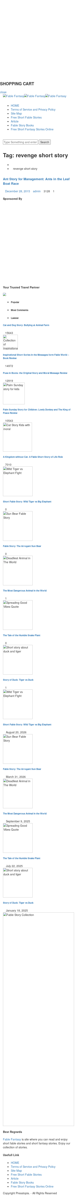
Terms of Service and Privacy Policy (33, 109)
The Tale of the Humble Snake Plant (21, 635)
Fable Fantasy (12, 1139)
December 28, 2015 (17, 191)
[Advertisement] (38, 38)
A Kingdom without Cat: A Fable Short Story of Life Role (33, 457)
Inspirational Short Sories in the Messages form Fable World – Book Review (36, 356)
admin (37, 191)
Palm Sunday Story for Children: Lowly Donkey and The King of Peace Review (36, 411)
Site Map (16, 113)
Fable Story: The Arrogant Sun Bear (22, 546)
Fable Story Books (22, 125)
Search (44, 142)
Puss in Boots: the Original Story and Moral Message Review (35, 373)
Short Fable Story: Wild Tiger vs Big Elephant (27, 501)
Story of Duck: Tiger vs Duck (18, 679)
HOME (15, 105)
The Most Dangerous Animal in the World (25, 590)
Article (15, 121)
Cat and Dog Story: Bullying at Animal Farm (26, 325)
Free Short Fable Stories (26, 117)
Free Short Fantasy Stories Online (32, 129)
